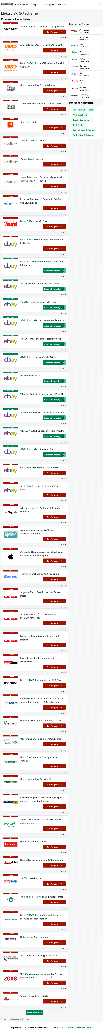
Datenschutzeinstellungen (79, 1027)
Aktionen (62, 4)
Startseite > (6, 1019)
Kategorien (49, 4)
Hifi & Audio (78, 124)
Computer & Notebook (82, 109)
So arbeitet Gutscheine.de (36, 1027)
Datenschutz (57, 1027)
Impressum (16, 1027)
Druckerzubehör (80, 114)
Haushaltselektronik (81, 119)
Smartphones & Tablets (83, 129)
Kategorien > (16, 1019)
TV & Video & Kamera (82, 134)
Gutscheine (20, 4)
